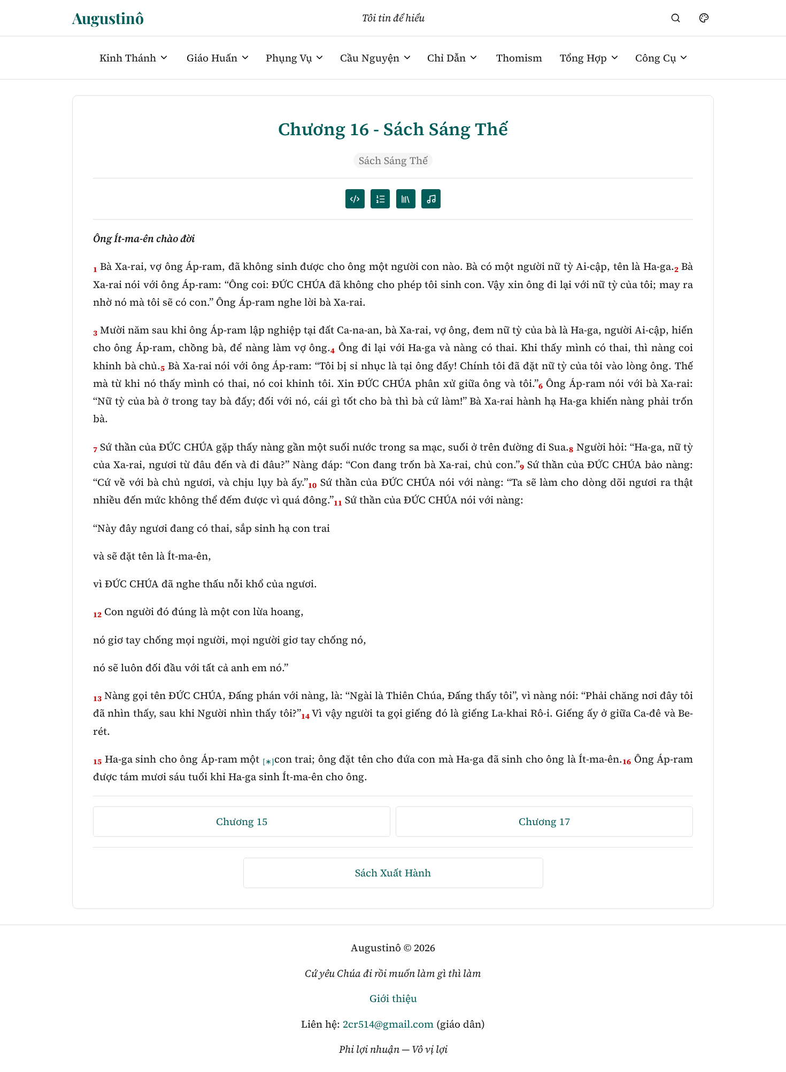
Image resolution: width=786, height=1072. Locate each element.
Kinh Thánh (127, 58)
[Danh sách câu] (355, 199)
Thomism (519, 58)
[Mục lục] (380, 199)
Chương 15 (241, 821)
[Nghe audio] (431, 199)
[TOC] (406, 199)
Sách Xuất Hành (393, 873)
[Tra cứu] (676, 17)
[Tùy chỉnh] (703, 17)
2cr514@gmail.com (388, 1024)
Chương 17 (544, 821)
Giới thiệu (393, 998)
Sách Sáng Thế (393, 160)
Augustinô (108, 17)
